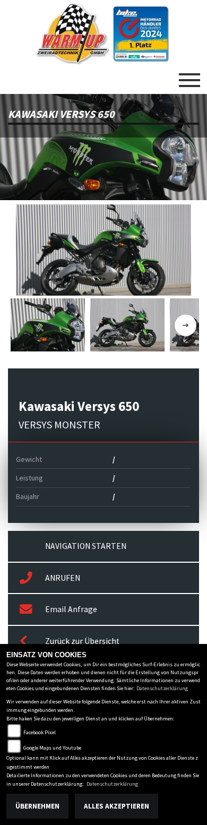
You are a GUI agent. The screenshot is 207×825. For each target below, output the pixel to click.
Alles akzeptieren (116, 806)
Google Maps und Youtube (52, 747)
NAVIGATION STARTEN (85, 546)
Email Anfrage (71, 609)
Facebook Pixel (39, 732)
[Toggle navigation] (189, 76)
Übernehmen (37, 806)
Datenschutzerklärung (162, 688)
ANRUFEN (62, 578)
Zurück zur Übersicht (82, 641)
